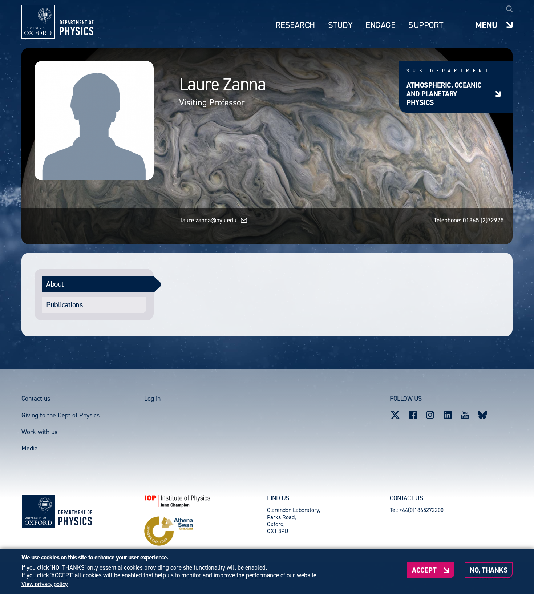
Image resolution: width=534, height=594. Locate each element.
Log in (152, 398)
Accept (424, 570)
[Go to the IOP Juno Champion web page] (205, 501)
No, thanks (488, 570)
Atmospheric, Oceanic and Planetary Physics (443, 93)
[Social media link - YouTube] (465, 414)
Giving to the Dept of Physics (60, 415)
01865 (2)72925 (483, 220)
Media (29, 448)
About (55, 284)
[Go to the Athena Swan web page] (205, 531)
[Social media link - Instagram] (430, 414)
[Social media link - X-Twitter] (395, 414)
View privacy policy (44, 584)
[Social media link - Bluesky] (482, 414)
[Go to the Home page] (75, 511)
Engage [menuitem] (380, 25)
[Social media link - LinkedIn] (447, 414)
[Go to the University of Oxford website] (38, 511)
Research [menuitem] (295, 25)
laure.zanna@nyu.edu (208, 220)
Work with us (39, 432)
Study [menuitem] (340, 25)
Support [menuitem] (425, 25)
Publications (64, 305)
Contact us (35, 398)
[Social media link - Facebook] (412, 414)
